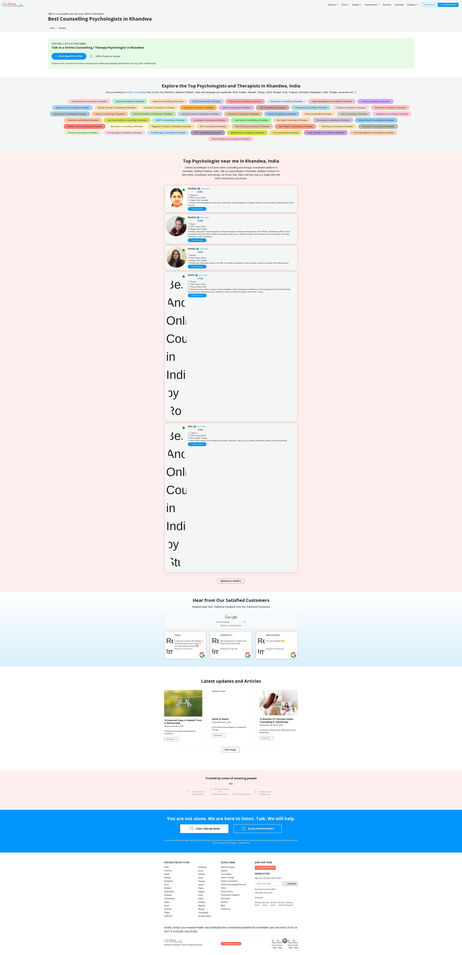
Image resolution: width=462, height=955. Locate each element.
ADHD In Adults (220, 719)
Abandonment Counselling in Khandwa (89, 101)
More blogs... (231, 749)
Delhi (166, 867)
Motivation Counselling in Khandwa (127, 126)
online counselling (136, 92)
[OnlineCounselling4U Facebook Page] (274, 944)
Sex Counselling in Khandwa (285, 132)
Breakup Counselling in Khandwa (159, 107)
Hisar (200, 878)
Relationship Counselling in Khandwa (247, 132)
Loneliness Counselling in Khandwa (209, 120)
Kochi (200, 871)
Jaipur (167, 902)
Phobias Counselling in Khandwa (83, 132)
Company (411, 5)
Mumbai (167, 888)
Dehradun (202, 867)
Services (332, 5)
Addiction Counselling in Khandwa (168, 101)
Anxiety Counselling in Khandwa (375, 101)
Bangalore (168, 881)
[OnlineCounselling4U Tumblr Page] (295, 944)
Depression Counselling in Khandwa (70, 114)
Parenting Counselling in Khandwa (337, 126)
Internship (399, 5)
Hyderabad (169, 892)
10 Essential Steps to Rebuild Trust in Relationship (183, 721)
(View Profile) (205, 189)
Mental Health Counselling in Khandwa (376, 120)
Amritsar (201, 902)
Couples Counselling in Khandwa (351, 107)
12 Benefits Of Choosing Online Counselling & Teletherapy (276, 720)
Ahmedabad (169, 899)
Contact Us (430, 4)
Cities (344, 5)
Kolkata (167, 878)
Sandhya (192, 188)
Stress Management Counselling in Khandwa (373, 132)
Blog (223, 905)
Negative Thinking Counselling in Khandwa (171, 126)
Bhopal (201, 909)
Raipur (167, 912)
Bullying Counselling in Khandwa (198, 107)
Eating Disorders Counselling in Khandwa (200, 114)
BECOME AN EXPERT (449, 4)
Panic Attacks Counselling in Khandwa (295, 126)
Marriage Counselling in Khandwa (292, 120)
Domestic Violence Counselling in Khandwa (153, 114)
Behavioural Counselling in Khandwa (72, 107)
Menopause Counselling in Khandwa (333, 120)
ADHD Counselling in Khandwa (206, 101)
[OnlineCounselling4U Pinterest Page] (290, 944)
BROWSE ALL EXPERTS (231, 581)
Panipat (201, 881)
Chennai (168, 871)
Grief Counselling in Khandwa (318, 114)
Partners (224, 902)
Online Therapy (227, 878)
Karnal (201, 885)
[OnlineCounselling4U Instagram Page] (284, 940)
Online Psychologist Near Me (233, 885)
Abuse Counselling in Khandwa (130, 101)
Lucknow (168, 909)
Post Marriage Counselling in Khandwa (124, 132)
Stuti (190, 426)
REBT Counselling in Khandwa (207, 132)
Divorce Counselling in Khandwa (109, 114)
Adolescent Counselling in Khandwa (245, 101)
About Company (228, 867)
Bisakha (192, 217)
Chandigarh (203, 913)
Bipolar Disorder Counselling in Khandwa (116, 107)
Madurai (201, 906)
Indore (201, 899)
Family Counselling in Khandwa (282, 114)
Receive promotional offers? (265, 889)
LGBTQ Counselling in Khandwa (170, 120)
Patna (200, 888)
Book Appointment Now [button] (71, 56)
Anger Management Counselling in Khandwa (332, 101)
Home (52, 28)
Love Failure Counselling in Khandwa (251, 120)
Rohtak (201, 874)
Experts (356, 5)
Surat (166, 905)
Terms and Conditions (230, 895)
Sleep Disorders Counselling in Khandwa (326, 132)
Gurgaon (168, 895)
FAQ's (223, 888)
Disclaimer (225, 899)
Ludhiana (168, 916)
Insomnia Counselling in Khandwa (83, 120)
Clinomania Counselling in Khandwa (311, 107)
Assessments (371, 5)
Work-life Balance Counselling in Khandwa (231, 139)
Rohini (191, 275)
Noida (166, 874)
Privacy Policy (227, 892)
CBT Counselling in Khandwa (273, 107)
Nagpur (201, 892)
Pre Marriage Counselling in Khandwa (168, 132)
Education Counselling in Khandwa (243, 114)
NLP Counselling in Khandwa (213, 126)
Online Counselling (229, 881)
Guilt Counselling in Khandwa (354, 114)
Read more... (171, 739)
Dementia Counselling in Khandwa (390, 107)
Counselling (226, 874)
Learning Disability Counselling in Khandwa (127, 120)
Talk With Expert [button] (197, 209)
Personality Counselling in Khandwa (378, 126)
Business (387, 5)
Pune (166, 885)
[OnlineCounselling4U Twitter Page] (279, 944)
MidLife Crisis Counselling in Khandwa (84, 126)
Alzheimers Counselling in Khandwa (286, 101)
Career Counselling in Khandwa (236, 107)
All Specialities (204, 916)
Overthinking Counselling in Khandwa (252, 126)
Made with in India (231, 944)
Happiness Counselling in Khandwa (392, 114)
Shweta (191, 249)
